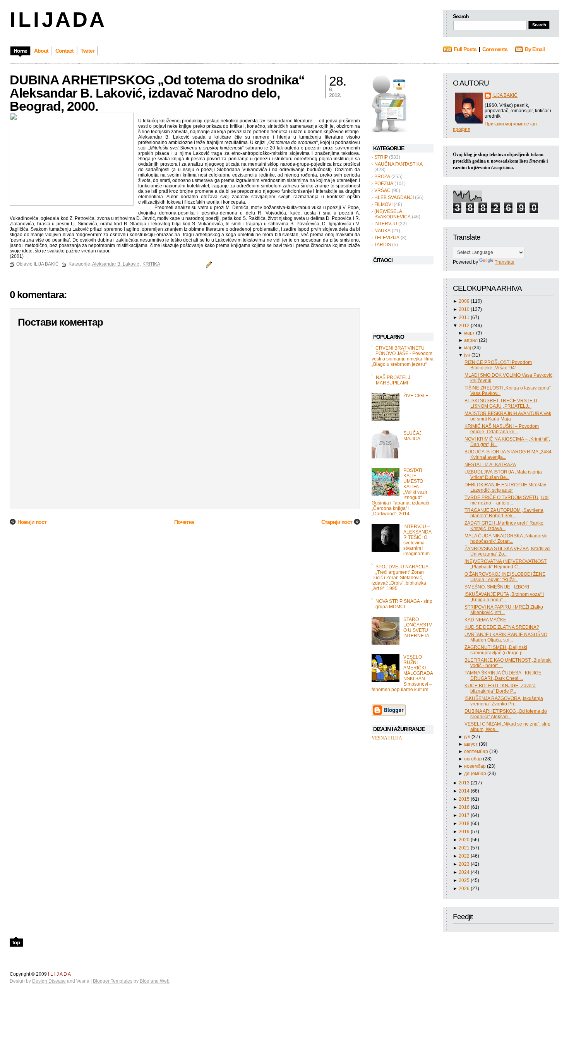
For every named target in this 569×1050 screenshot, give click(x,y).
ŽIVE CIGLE (415, 395)
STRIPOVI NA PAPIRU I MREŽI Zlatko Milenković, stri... (503, 609)
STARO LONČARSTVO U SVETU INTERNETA (417, 627)
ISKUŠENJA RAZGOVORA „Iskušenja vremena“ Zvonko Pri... (503, 701)
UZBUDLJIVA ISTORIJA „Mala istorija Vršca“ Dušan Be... (503, 474)
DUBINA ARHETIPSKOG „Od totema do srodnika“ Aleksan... (505, 714)
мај (468, 347)
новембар (475, 766)
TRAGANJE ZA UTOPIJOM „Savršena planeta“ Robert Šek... (503, 513)
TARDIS (382, 244)
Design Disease (49, 981)
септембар (476, 751)
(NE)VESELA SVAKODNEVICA (392, 214)
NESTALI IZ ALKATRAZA (490, 464)
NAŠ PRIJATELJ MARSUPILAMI (393, 380)
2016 (465, 807)
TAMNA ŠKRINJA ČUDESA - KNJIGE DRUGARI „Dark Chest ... (503, 675)
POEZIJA (383, 183)
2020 (465, 839)
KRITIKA (151, 264)
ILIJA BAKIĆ (505, 95)
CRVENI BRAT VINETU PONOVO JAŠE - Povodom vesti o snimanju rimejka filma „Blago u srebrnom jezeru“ (403, 356)
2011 (465, 317)
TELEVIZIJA (386, 237)
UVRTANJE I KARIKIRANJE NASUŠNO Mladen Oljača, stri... (505, 637)
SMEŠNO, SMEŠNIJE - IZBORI (496, 587)
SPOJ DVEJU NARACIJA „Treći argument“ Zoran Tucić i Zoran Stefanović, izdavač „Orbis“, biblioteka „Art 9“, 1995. (400, 577)
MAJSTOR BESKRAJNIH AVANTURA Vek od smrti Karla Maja (507, 416)
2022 (465, 856)
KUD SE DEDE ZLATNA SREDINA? (501, 627)
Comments (494, 49)
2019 (465, 831)
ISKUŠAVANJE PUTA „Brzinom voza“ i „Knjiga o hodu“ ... (504, 597)
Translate (504, 262)
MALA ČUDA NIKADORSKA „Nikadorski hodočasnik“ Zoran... (506, 538)
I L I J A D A (56, 19)
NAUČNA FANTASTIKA (398, 164)
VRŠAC (382, 190)
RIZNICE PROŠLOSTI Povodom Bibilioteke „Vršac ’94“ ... (498, 365)
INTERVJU (385, 223)
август (471, 744)
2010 (465, 309)
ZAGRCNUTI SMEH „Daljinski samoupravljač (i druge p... (495, 650)
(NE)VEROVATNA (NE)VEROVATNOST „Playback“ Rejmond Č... (505, 564)
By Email (535, 49)
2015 (465, 799)
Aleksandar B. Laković (115, 264)
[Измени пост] (208, 264)
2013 (465, 783)
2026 (465, 888)
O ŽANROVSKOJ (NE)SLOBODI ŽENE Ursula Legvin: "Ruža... (504, 576)
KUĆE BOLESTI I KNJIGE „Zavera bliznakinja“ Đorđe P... (500, 688)
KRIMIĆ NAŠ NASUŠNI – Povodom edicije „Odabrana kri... (501, 429)
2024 (465, 872)
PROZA (382, 176)
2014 (465, 791)
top (16, 942)
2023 (465, 864)
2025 (465, 880)
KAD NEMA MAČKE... (487, 620)
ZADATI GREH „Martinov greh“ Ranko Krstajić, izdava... (503, 525)
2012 (465, 325)
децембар (475, 773)
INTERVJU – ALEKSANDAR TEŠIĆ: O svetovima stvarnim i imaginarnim (417, 540)
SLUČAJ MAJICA (412, 436)
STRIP (381, 157)
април (471, 340)
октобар (473, 759)
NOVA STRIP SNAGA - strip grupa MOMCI (403, 604)
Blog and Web (155, 981)
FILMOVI (383, 204)
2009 (465, 301)
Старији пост (336, 522)
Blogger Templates (112, 981)
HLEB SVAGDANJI (394, 197)
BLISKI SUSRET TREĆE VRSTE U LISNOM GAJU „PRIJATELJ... (500, 403)
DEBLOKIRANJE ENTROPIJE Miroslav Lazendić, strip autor (505, 487)
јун (467, 355)
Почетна (184, 522)
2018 (465, 823)
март (470, 333)
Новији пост (31, 522)
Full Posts (465, 49)
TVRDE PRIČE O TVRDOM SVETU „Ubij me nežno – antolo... (507, 500)
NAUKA (382, 230)
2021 (465, 848)
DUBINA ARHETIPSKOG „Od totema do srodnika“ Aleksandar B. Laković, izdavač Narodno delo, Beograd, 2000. (157, 92)
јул (467, 736)
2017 (465, 815)
